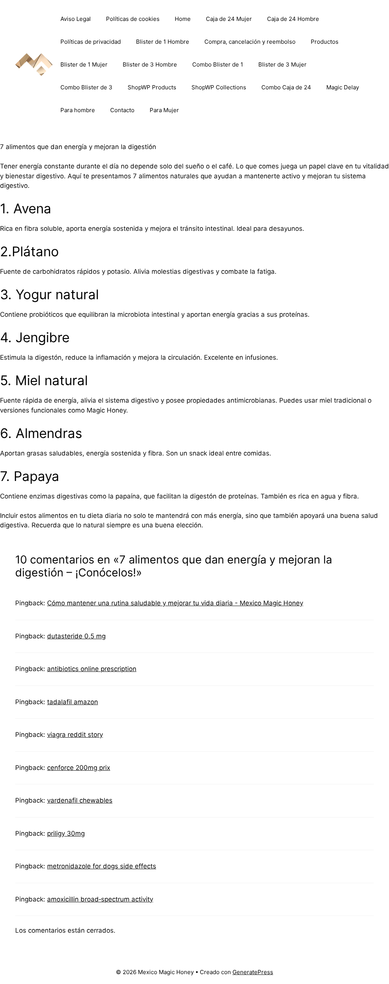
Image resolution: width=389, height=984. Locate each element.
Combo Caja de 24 (286, 87)
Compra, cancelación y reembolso (250, 41)
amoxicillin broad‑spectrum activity (100, 899)
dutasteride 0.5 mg (76, 636)
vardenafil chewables (79, 800)
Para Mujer (164, 110)
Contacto (122, 110)
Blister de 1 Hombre (162, 41)
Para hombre (77, 110)
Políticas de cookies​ (133, 18)
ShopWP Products (152, 87)
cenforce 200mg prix (78, 767)
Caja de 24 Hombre (293, 18)
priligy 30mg (66, 833)
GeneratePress (252, 972)
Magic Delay (342, 87)
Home (183, 18)
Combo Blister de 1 (217, 64)
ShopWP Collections (218, 87)
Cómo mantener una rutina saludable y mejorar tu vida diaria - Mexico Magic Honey (175, 603)
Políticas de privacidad (90, 41)
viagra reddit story (75, 734)
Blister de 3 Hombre (150, 64)
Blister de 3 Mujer (282, 64)
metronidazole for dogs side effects (101, 866)
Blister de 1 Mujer (84, 64)
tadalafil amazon (72, 702)
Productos (324, 41)
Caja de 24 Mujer (229, 18)
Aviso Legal (75, 18)
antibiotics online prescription (91, 669)
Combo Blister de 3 (86, 87)
